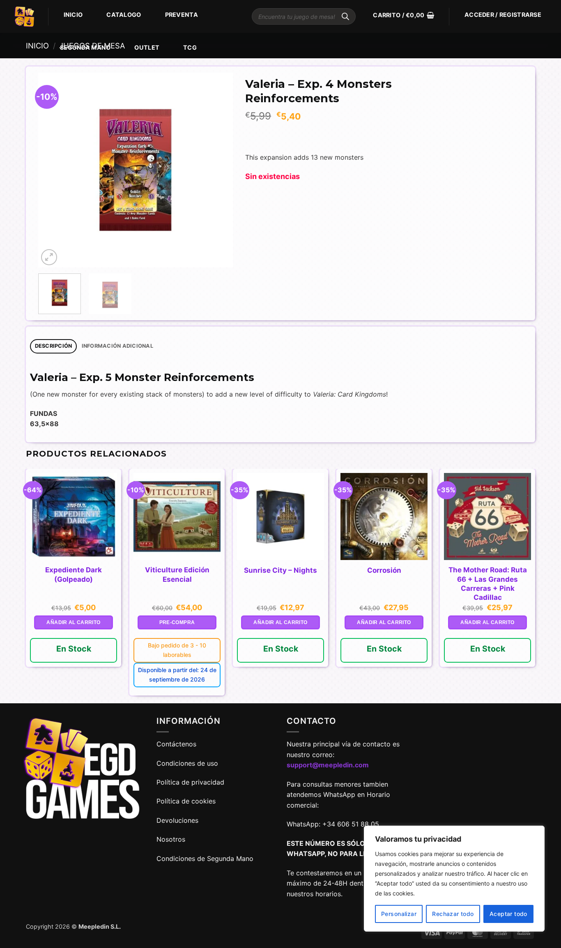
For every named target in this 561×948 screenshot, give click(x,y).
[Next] (218, 170)
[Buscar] (345, 16)
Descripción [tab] (53, 346)
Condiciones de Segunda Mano (204, 858)
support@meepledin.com (328, 765)
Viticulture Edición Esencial (177, 574)
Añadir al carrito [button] (73, 622)
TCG (190, 47)
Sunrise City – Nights (280, 570)
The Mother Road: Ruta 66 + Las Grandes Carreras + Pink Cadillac (487, 583)
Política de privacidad (190, 782)
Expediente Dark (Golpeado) (73, 574)
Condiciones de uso (187, 763)
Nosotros (170, 839)
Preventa (181, 14)
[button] (403, 15)
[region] (454, 879)
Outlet (146, 47)
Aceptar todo (508, 913)
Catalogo (123, 14)
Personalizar (398, 913)
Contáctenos (177, 744)
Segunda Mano (85, 47)
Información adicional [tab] (117, 346)
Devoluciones (177, 820)
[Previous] (52, 170)
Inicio (73, 14)
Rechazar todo (453, 913)
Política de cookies (186, 801)
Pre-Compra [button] (177, 622)
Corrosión (384, 570)
